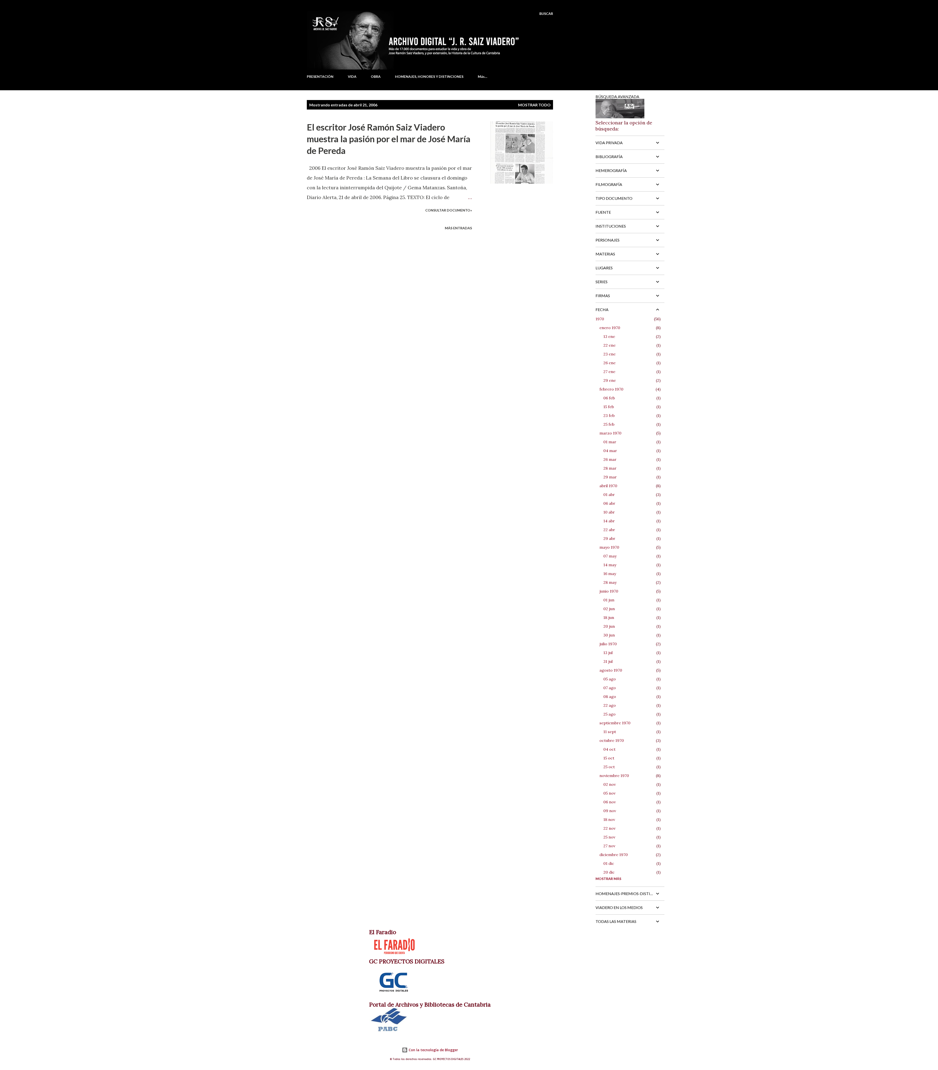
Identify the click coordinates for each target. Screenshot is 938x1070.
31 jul (608, 661)
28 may (610, 582)
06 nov (609, 801)
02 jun (609, 608)
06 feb (609, 397)
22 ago (609, 705)
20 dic (609, 872)
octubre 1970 (611, 740)
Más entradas (458, 228)
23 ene (609, 354)
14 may (609, 564)
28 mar (610, 468)
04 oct (609, 749)
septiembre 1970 (614, 722)
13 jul (608, 652)
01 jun (608, 599)
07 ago (609, 687)
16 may (609, 573)
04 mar (610, 450)
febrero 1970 (611, 389)
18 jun (608, 617)
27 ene (609, 371)
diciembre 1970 (613, 854)
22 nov (609, 828)
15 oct (608, 758)
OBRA (376, 76)
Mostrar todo (534, 104)
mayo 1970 (609, 547)
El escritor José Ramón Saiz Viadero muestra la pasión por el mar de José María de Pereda (388, 139)
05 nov (609, 793)
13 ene (609, 336)
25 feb (608, 424)
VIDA (352, 76)
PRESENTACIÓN (320, 76)
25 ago (609, 714)
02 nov (609, 784)
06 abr (609, 503)
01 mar (609, 441)
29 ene (609, 380)
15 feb (608, 406)
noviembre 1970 (614, 775)
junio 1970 (608, 591)
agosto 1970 (610, 670)
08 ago (609, 696)
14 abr (609, 520)
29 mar (610, 476)
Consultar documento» (448, 210)
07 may (610, 556)
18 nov (609, 819)
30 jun (609, 635)
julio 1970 (608, 643)
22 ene (609, 345)
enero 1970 (609, 327)
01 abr (609, 494)
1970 (600, 318)
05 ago (609, 678)
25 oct (609, 766)
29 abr (609, 538)
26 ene (609, 362)
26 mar (610, 459)
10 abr (609, 512)
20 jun (609, 626)
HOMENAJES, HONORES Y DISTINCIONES (429, 76)
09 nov (609, 810)
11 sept (609, 731)
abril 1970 (608, 485)
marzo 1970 (610, 433)
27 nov (609, 845)
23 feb (609, 415)
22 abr (609, 529)
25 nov (609, 837)
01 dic (608, 863)
